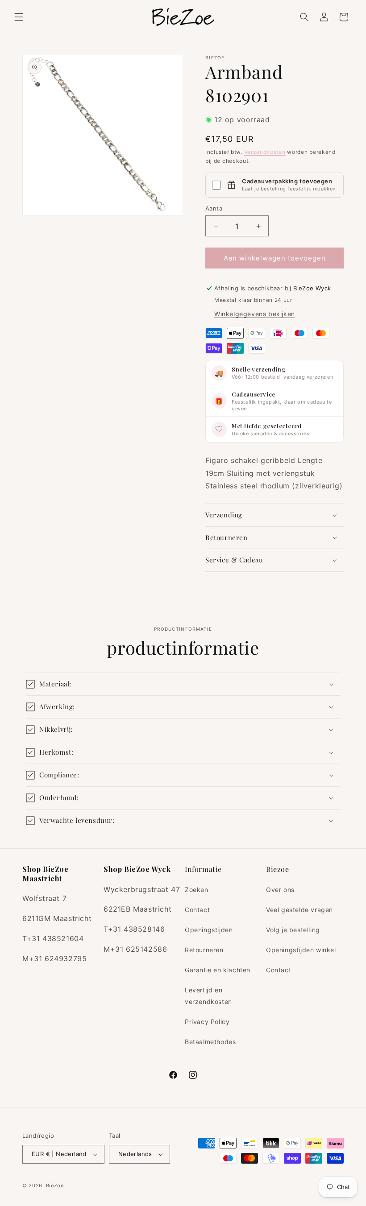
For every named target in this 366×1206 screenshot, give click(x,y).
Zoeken (196, 889)
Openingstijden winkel (301, 950)
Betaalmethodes (210, 1041)
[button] (19, 17)
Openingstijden (209, 929)
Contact (197, 909)
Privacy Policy (207, 1021)
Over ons (280, 889)
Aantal (214, 208)
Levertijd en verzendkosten (208, 995)
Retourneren (204, 950)
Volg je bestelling (293, 929)
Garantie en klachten (217, 970)
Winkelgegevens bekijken (254, 314)
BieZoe (55, 1185)
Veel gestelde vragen (299, 909)
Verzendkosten (265, 152)
